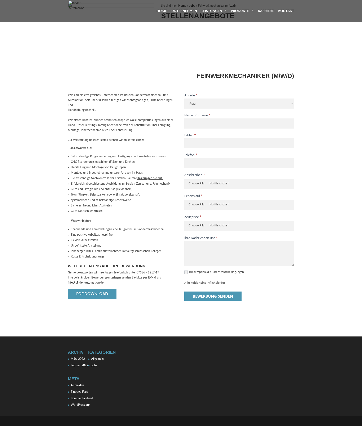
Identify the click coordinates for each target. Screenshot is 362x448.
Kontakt (286, 11)
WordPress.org (80, 404)
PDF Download (92, 294)
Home (161, 11)
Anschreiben (194, 175)
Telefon (190, 155)
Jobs (94, 365)
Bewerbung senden (213, 296)
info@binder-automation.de (85, 282)
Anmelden (77, 385)
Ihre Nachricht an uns (201, 238)
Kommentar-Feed (82, 398)
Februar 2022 (79, 365)
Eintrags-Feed (79, 391)
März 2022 (78, 358)
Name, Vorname (197, 115)
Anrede (190, 95)
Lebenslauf (193, 196)
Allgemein (97, 358)
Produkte (240, 11)
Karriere (266, 11)
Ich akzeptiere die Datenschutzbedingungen (216, 272)
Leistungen (212, 11)
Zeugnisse (192, 217)
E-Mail (190, 135)
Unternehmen (184, 11)
